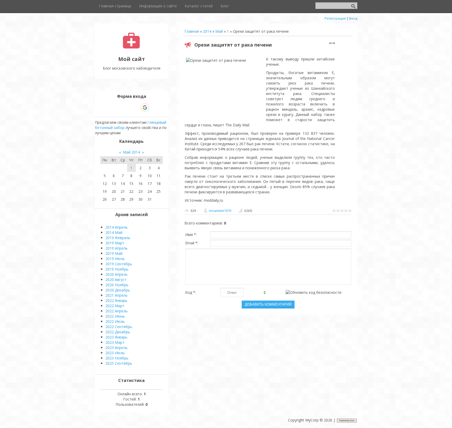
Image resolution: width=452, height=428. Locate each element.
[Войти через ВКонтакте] (118, 107)
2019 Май (113, 253)
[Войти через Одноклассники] (154, 107)
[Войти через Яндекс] (136, 107)
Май (219, 31)
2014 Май (113, 232)
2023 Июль (115, 352)
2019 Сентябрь (118, 263)
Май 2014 (131, 152)
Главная (191, 31)
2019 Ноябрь (116, 269)
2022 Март (115, 305)
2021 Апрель (116, 295)
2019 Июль (115, 258)
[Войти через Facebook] (127, 107)
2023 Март (115, 342)
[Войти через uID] (109, 107)
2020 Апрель (116, 274)
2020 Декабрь (117, 290)
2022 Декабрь (117, 331)
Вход (353, 18)
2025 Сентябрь (118, 363)
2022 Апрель (116, 310)
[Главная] (131, 47)
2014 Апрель (116, 227)
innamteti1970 (220, 210)
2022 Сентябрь (118, 326)
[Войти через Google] (145, 107)
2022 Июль (115, 321)
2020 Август (116, 279)
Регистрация (335, 18)
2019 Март (115, 242)
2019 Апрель (116, 248)
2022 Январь (116, 300)
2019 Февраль (117, 237)
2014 (207, 31)
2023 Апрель (116, 347)
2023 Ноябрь (116, 358)
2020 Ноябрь (116, 284)
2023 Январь (116, 337)
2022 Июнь (115, 316)
